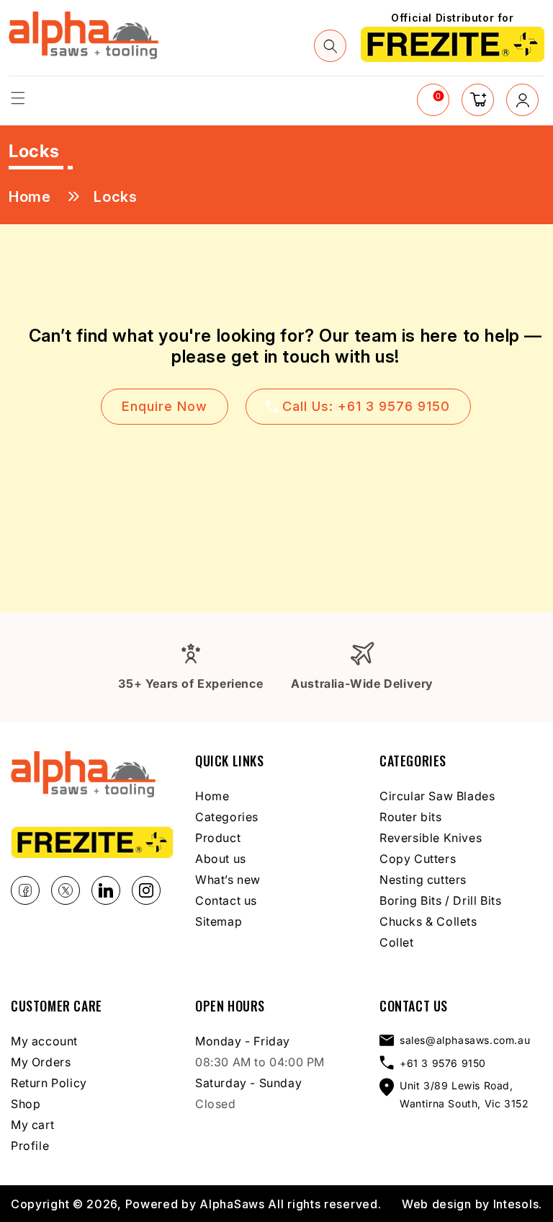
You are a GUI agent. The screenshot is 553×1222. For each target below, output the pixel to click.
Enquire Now (164, 406)
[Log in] (522, 100)
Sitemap (218, 921)
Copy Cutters (417, 858)
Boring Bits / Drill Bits (440, 900)
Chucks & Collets (428, 921)
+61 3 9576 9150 (443, 1063)
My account (44, 1041)
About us (220, 858)
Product (217, 838)
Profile (30, 1145)
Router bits (410, 817)
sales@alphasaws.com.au (465, 1040)
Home (29, 196)
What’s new (228, 879)
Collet (396, 942)
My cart (32, 1124)
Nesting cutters (423, 879)
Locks (115, 196)
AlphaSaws (231, 1204)
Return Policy (49, 1083)
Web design (437, 1204)
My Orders (41, 1062)
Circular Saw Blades (437, 796)
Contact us (226, 900)
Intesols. (517, 1204)
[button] (18, 98)
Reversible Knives (430, 838)
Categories (226, 817)
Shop (25, 1104)
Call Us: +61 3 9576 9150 (366, 406)
